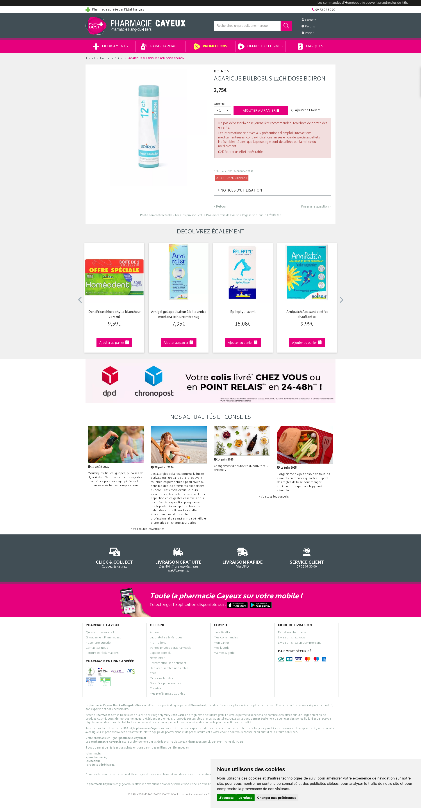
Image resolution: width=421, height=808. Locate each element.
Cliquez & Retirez (114, 564)
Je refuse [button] (245, 797)
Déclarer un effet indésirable (242, 152)
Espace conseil (160, 653)
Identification (223, 633)
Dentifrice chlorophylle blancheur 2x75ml (114, 315)
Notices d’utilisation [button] (241, 191)
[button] (222, 110)
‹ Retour (220, 207)
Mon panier (221, 643)
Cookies (155, 689)
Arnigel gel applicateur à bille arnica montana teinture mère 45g (178, 315)
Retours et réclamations (102, 653)
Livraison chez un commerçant (299, 643)
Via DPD (242, 564)
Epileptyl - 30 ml (242, 312)
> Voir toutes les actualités (147, 529)
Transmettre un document (168, 663)
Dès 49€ (178, 566)
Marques (314, 47)
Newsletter (157, 658)
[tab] (272, 190)
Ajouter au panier (259, 111)
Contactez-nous (97, 648)
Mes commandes (226, 638)
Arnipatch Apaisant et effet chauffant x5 (307, 315)
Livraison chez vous (291, 638)
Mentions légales (161, 679)
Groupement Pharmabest (103, 638)
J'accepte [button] (226, 797)
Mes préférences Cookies (167, 694)
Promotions (214, 47)
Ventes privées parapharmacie (170, 648)
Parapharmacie (165, 47)
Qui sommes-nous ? (100, 633)
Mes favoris (221, 648)
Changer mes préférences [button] (276, 797)
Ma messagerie (224, 653)
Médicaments (114, 47)
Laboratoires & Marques (166, 638)
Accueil (90, 58)
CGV (153, 674)
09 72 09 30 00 (307, 564)
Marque (105, 58)
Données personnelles (166, 684)
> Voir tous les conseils (274, 497)
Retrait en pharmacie (292, 633)
